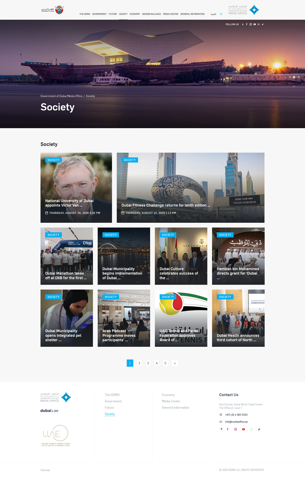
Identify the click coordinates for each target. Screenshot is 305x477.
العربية (213, 14)
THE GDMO (84, 13)
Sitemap (45, 470)
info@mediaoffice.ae (236, 421)
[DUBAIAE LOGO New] (56, 413)
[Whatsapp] (259, 24)
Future (113, 13)
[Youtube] (255, 24)
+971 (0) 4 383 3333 (236, 414)
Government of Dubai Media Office (61, 96)
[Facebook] (247, 24)
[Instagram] (251, 24)
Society (123, 13)
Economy (135, 13)
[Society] (76, 188)
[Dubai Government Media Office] (246, 11)
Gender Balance (151, 13)
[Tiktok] (263, 24)
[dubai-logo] (56, 429)
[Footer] (56, 444)
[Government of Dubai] (53, 10)
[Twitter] (243, 24)
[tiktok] (259, 429)
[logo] (56, 397)
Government (99, 13)
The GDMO (112, 395)
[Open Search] (222, 16)
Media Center (170, 13)
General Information (192, 13)
